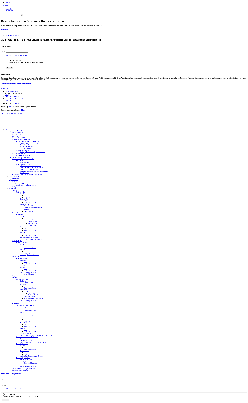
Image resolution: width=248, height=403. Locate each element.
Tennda (22, 265)
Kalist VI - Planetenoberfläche (33, 208)
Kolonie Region (17, 241)
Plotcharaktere (24, 173)
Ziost (21, 317)
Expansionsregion (17, 276)
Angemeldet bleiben (14, 60)
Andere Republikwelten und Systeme (31, 356)
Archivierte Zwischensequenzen (26, 185)
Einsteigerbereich (17, 132)
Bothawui (23, 281)
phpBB (11, 107)
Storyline (15, 136)
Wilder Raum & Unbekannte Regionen (24, 368)
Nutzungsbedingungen (8, 83)
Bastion (22, 312)
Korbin (22, 267)
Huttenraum (23, 290)
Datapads (15, 187)
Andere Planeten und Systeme (33, 239)
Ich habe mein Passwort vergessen (16, 55)
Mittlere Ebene (32, 223)
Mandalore (23, 361)
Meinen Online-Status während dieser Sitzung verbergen (25, 62)
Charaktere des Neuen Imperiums (30, 166)
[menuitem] (8, 9)
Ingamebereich (13, 180)
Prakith (22, 194)
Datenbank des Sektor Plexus (21, 139)
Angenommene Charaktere (24, 164)
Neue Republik (24, 145)
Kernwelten (16, 213)
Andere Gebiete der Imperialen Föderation (33, 342)
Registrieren (4, 88)
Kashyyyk (23, 284)
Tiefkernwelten (20, 192)
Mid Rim (15, 277)
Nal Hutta (27, 291)
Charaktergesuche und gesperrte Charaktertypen (27, 174)
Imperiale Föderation (26, 146)
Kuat (21, 227)
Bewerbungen (24, 162)
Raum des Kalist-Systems (32, 206)
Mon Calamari (24, 351)
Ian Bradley (16, 103)
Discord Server (17, 134)
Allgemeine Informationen (17, 131)
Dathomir (23, 328)
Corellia (22, 232)
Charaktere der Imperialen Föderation (31, 167)
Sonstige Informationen (23, 150)
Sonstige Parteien (25, 148)
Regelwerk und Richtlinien (20, 138)
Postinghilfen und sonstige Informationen (32, 152)
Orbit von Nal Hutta (34, 295)
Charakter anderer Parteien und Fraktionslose (34, 171)
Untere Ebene (32, 225)
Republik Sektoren (22, 344)
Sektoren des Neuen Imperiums (25, 305)
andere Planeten (29, 274)
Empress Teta (24, 199)
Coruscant (23, 216)
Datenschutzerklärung (24, 83)
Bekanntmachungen (18, 153)
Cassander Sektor (25, 333)
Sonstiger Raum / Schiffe (20, 370)
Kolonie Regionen (22, 242)
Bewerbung (19, 160)
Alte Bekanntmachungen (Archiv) (26, 155)
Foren (6, 129)
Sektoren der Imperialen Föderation (27, 337)
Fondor (22, 244)
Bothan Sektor (28, 283)
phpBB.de (22, 110)
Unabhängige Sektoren (23, 358)
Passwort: (5, 51)
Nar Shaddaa (32, 293)
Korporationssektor (26, 359)
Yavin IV (23, 345)
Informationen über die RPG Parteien (27, 141)
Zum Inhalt (4, 5)
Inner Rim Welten (21, 258)
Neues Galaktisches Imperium (29, 143)
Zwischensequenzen (18, 183)
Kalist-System (24, 204)
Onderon (23, 260)
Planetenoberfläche (30, 197)
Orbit (25, 195)
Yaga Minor (23, 307)
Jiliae (21, 338)
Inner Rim (15, 256)
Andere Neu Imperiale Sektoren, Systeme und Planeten (37, 335)
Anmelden (5, 374)
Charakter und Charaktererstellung (19, 157)
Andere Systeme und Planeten (29, 237)
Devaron (22, 249)
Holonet (14, 181)
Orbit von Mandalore (30, 363)
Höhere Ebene (32, 221)
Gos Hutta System (29, 297)
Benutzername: (7, 46)
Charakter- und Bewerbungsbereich (23, 159)
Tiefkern (15, 190)
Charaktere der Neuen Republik (30, 169)
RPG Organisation (14, 176)
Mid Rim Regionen (22, 279)
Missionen (15, 178)
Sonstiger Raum (25, 209)
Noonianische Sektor (26, 340)
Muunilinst (23, 323)
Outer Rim (15, 304)
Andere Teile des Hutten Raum (33, 298)
